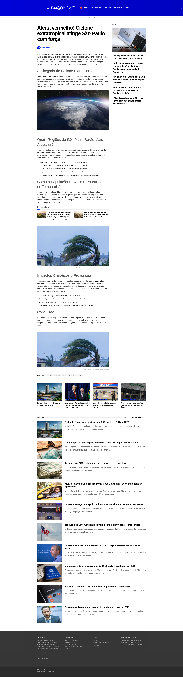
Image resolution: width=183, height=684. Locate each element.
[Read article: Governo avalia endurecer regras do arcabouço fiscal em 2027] (49, 614)
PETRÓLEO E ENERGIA (129, 399)
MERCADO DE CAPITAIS (123, 8)
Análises (126, 417)
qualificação (72, 375)
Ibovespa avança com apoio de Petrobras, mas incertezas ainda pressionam (104, 504)
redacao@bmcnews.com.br (101, 642)
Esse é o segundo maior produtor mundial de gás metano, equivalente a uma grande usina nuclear (96, 214)
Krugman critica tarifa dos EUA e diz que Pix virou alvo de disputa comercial (129, 80)
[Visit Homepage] (63, 8)
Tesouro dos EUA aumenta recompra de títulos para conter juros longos (102, 525)
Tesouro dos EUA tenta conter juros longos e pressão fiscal (96, 463)
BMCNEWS (46, 47)
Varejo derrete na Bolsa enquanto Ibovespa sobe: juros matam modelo (104, 405)
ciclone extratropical (49, 76)
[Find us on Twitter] (48, 669)
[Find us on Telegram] (44, 669)
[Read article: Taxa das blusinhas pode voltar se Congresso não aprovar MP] (49, 594)
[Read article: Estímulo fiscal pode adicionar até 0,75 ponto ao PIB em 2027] (49, 392)
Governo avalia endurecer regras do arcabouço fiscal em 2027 (97, 607)
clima (64, 375)
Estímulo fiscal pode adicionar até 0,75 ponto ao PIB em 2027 (97, 422)
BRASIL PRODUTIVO (100, 399)
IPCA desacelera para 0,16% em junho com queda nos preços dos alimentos (128, 101)
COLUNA (107, 8)
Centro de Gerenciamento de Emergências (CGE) (80, 197)
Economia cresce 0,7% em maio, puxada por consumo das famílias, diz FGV (129, 90)
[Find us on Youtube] (38, 669)
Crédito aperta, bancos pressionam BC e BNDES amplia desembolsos (101, 442)
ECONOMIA (42, 399)
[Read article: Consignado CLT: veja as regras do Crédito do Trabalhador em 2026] (49, 573)
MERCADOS (96, 8)
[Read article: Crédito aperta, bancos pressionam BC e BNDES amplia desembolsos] (49, 450)
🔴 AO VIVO (84, 8)
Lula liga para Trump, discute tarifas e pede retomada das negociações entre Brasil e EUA (77, 405)
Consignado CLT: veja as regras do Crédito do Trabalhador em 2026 (100, 566)
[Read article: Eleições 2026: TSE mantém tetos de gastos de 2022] (129, 40)
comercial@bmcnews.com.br (101, 648)
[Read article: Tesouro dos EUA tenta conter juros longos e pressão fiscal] (49, 470)
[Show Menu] (48, 8)
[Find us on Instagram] (41, 669)
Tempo (80, 375)
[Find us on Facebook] (51, 669)
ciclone (44, 375)
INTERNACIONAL (72, 399)
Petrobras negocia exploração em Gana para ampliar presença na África (132, 405)
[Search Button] (181, 8)
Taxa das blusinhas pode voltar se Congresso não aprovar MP (97, 586)
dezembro (61, 54)
